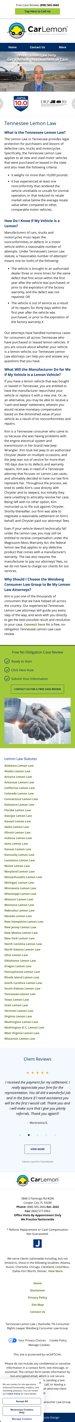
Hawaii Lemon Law (17, 821)
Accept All (22, 1401)
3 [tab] (37, 1135)
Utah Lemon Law (16, 1005)
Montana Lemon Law (19, 905)
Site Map (38, 1305)
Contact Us (37, 47)
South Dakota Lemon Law (22, 988)
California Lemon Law (19, 788)
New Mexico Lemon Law (21, 933)
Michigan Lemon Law (19, 883)
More (62, 47)
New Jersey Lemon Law (20, 927)
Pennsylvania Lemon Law (22, 972)
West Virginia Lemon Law (21, 1033)
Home (12, 47)
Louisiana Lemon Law (19, 860)
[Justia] (37, 1243)
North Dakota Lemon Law (22, 949)
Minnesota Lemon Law (20, 888)
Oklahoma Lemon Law (20, 961)
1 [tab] (20, 1135)
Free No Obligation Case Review (37, 652)
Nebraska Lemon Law (19, 910)
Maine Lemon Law (17, 866)
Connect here (34, 624)
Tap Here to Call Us (38, 11)
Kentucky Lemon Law (19, 855)
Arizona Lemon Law (18, 777)
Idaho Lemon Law (16, 827)
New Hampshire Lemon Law (23, 922)
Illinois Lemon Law (17, 832)
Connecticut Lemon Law (21, 799)
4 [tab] (46, 1135)
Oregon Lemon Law (17, 966)
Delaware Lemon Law (19, 805)
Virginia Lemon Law (18, 1016)
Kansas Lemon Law (17, 849)
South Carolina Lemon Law (23, 983)
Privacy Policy (37, 1297)
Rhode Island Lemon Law (21, 977)
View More (38, 1149)
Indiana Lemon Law (18, 838)
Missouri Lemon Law (18, 899)
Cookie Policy (58, 1340)
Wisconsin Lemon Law (19, 1039)
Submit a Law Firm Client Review (37, 1161)
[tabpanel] (21, 104)
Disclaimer (37, 1290)
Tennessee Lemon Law (20, 994)
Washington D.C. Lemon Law (24, 1027)
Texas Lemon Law (16, 1000)
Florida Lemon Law (17, 810)
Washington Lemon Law (21, 1022)
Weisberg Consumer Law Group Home (37, 30)
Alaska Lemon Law (17, 771)
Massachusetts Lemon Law (23, 877)
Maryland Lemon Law (19, 871)
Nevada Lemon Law (18, 916)
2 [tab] (28, 1135)
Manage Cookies (39, 1345)
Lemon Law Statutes (20, 758)
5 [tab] (55, 1135)
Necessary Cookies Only (21, 1411)
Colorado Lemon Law (19, 793)
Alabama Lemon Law (19, 766)
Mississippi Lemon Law (20, 894)
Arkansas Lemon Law (19, 782)
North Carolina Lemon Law (23, 944)
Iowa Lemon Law (16, 844)
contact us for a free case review (37, 689)
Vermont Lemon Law (18, 1011)
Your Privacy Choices (32, 1340)
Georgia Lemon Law (18, 816)
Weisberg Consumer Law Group (50, 1402)
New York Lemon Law (19, 938)
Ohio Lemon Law (16, 955)
